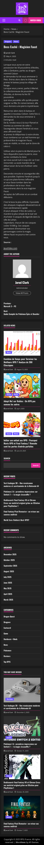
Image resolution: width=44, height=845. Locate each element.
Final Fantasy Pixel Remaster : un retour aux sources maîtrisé (21, 825)
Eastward (7, 627)
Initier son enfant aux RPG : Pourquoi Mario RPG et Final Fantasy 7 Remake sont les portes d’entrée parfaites (20, 443)
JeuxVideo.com (10, 248)
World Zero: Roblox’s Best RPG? (16, 520)
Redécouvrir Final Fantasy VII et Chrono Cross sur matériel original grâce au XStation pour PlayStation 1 (22, 503)
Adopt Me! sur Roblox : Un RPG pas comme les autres (19, 403)
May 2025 (7, 588)
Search (7, 458)
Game (9, 395)
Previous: (10, 305)
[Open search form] (19, 20)
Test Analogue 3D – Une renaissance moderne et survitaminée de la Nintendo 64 (21, 485)
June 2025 (8, 582)
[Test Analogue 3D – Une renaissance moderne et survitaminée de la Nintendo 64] (22, 690)
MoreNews (21, 842)
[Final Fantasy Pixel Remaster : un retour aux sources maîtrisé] (22, 808)
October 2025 (9, 560)
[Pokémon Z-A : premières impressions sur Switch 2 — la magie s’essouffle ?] (22, 728)
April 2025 (8, 593)
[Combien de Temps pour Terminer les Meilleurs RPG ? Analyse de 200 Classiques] (22, 343)
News (16, 41)
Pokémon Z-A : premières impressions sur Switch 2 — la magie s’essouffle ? (21, 493)
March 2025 (8, 599)
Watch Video (35, 20)
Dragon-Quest (9, 616)
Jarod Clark (10, 53)
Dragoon (8, 41)
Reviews (7, 656)
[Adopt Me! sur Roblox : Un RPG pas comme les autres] (22, 385)
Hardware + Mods (10, 639)
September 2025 (10, 565)
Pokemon (7, 650)
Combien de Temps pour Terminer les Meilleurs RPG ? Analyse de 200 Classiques (20, 362)
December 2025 (10, 554)
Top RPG (7, 661)
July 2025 (7, 577)
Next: (21, 313)
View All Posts (22, 293)
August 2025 (9, 571)
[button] (3, 20)
